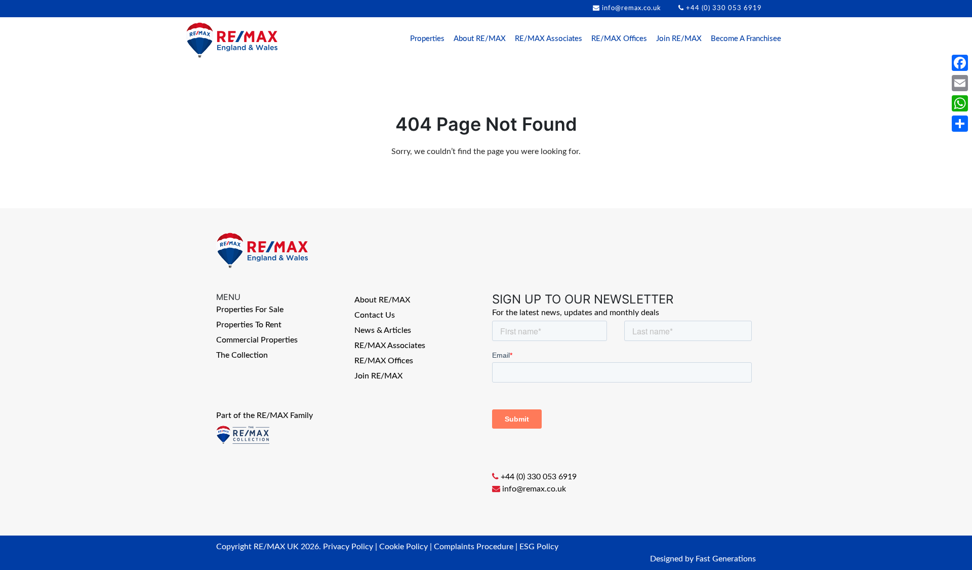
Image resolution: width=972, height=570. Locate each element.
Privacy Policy (348, 547)
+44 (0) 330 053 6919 (724, 8)
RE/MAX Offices (619, 39)
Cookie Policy (403, 547)
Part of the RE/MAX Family (264, 415)
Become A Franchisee (746, 39)
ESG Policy (538, 547)
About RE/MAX (480, 39)
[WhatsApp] (960, 103)
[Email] (960, 83)
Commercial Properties (257, 340)
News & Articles (382, 330)
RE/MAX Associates (548, 39)
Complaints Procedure (473, 547)
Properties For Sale (250, 310)
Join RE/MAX (679, 39)
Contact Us (374, 315)
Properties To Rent (248, 325)
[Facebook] (960, 63)
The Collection (242, 355)
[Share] (960, 123)
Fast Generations (726, 559)
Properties (427, 39)
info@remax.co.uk (631, 8)
